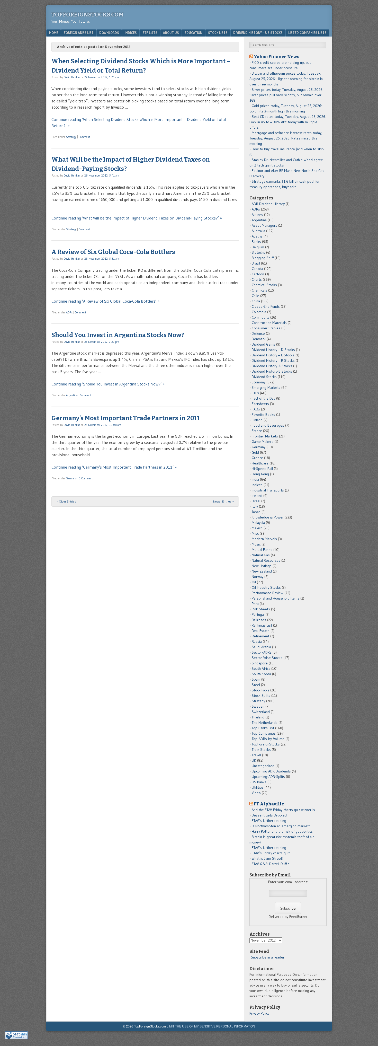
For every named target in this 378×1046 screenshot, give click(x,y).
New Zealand (262, 571)
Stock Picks (260, 690)
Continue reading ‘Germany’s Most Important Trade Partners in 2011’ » (114, 467)
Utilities (258, 787)
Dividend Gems (263, 344)
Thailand (258, 717)
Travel (256, 755)
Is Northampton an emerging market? (281, 826)
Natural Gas (261, 555)
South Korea (261, 674)
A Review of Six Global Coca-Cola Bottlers (113, 252)
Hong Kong (260, 474)
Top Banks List (263, 728)
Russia (257, 641)
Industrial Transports (268, 490)
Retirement (260, 636)
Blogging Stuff (263, 258)
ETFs (255, 393)
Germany (71, 478)
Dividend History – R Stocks (273, 360)
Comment (84, 137)
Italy (255, 506)
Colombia (259, 312)
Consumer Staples (266, 328)
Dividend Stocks (264, 376)
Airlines (257, 214)
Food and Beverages (268, 425)
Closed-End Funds (266, 306)
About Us (171, 33)
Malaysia (258, 522)
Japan (256, 511)
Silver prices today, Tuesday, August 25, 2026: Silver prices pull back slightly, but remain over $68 (286, 95)
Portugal (258, 614)
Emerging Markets (266, 387)
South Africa (261, 668)
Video (256, 792)
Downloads (109, 33)
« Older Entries (66, 501)
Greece (257, 457)
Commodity (260, 317)
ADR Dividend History (268, 203)
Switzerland (261, 711)
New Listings (262, 566)
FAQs (256, 409)
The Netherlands (264, 722)
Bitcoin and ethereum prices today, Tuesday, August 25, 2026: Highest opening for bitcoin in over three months (286, 78)
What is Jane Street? (268, 858)
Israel (256, 501)
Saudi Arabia (261, 647)
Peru (255, 603)
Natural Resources (266, 560)
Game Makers (262, 441)
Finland (257, 420)
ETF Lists (149, 33)
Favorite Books (263, 414)
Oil (254, 582)
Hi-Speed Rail (262, 468)
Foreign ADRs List (79, 33)
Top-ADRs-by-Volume (268, 738)
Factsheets (260, 403)
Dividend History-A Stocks (272, 366)
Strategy (71, 137)
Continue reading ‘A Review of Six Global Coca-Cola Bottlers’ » (105, 301)
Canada (257, 268)
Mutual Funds (262, 549)
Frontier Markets (265, 436)
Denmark (259, 339)
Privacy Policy (259, 1013)
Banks (256, 241)
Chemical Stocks (264, 285)
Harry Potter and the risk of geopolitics (282, 831)
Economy (258, 382)
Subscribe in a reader (267, 957)
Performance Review (267, 593)
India (255, 479)
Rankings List (262, 625)
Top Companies (264, 733)
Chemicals (259, 290)
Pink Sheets (261, 609)
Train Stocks (261, 749)
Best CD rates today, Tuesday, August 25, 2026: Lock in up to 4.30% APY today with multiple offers (287, 122)
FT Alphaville (269, 803)
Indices (131, 33)
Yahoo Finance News (276, 56)
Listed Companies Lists (307, 33)
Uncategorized (263, 765)
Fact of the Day (263, 398)
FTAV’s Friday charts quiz (271, 853)
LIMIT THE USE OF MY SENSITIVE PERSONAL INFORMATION (211, 1026)
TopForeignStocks (266, 744)
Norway (257, 576)
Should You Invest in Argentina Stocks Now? (117, 335)
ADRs (69, 312)
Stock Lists (218, 33)
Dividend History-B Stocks (272, 371)
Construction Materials (269, 322)
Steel (256, 684)
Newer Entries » (223, 501)
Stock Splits (261, 695)
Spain (256, 679)
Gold (255, 452)
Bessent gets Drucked (269, 815)
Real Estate (260, 630)
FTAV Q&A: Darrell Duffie (271, 864)
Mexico (257, 528)
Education (193, 33)
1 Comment (86, 478)
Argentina (72, 395)
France (257, 430)
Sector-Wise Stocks (267, 657)
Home (53, 33)
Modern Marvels (264, 539)
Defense (258, 333)
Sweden (258, 706)
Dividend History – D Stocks (273, 349)
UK (254, 760)
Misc (255, 533)
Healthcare (260, 463)
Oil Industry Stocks (266, 587)
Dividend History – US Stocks (258, 33)
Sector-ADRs (262, 652)
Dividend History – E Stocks (273, 355)
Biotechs (258, 252)
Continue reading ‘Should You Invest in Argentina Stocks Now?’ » (108, 383)
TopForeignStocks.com (87, 14)
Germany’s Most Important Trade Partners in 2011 (125, 418)
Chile (255, 295)
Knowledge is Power (268, 517)
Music (256, 544)
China (256, 301)
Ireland (257, 495)
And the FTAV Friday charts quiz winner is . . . (286, 809)
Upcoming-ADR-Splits (268, 776)
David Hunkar (72, 77)
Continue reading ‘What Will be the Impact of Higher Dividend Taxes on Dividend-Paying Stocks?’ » (136, 218)
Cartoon (258, 274)
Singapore (260, 663)
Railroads (259, 620)
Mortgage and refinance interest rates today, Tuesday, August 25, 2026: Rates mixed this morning (285, 138)
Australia (258, 230)
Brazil (256, 263)
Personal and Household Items (275, 598)
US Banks (259, 782)
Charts (257, 279)
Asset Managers (264, 225)
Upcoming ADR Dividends (271, 771)
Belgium (258, 247)
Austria (257, 236)
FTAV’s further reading (269, 820)
